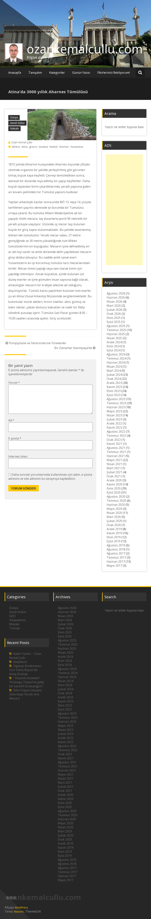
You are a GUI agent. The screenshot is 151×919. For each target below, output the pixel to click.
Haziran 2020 (116, 505)
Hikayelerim (17, 620)
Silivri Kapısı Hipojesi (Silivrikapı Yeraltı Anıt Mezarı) (25, 694)
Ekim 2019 (114, 537)
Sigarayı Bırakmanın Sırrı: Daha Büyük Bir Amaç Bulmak (25, 670)
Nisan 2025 (114, 338)
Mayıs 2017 (114, 566)
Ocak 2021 (114, 476)
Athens (16, 146)
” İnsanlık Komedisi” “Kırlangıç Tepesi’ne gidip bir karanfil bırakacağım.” (26, 682)
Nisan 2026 (114, 302)
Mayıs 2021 (114, 460)
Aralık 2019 (114, 529)
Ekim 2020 (114, 488)
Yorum (14, 383)
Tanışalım (35, 73)
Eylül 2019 (113, 541)
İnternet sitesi (17, 456)
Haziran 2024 (116, 362)
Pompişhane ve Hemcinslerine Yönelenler (37, 343)
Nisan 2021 (114, 464)
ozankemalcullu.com (85, 49)
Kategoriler (57, 73)
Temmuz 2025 (116, 330)
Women (64, 146)
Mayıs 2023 (114, 411)
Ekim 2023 (114, 391)
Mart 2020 (114, 517)
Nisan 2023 (114, 415)
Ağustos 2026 (116, 293)
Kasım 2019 (114, 533)
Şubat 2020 (114, 521)
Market (53, 146)
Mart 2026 (114, 306)
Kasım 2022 (114, 427)
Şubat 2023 (114, 419)
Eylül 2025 (113, 322)
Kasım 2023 (114, 387)
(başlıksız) (20, 662)
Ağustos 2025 (116, 326)
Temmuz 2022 (116, 436)
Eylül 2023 (113, 395)
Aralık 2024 (114, 342)
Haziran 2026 (116, 297)
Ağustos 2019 (116, 545)
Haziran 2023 (116, 407)
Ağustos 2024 (116, 354)
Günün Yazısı (81, 73)
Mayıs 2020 (114, 509)
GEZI (12, 616)
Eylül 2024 (113, 350)
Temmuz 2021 (116, 452)
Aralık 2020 (114, 480)
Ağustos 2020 (116, 496)
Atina (25, 146)
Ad (11, 420)
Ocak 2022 (114, 440)
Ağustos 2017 (116, 553)
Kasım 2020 (114, 484)
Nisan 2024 (114, 366)
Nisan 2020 (114, 513)
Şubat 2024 (114, 375)
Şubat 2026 (114, 310)
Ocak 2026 (114, 314)
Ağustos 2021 (116, 448)
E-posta (14, 438)
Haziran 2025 (116, 334)
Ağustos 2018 (116, 549)
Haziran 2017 (116, 561)
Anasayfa (14, 73)
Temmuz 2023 (116, 403)
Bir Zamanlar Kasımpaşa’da (73, 348)
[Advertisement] (124, 209)
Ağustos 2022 (116, 431)
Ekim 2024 (114, 346)
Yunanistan (76, 146)
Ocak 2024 (114, 379)
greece (33, 146)
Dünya (14, 117)
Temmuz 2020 (116, 501)
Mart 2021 (114, 468)
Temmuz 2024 (116, 358)
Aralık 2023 (114, 383)
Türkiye (14, 628)
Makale (14, 128)
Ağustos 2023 (116, 399)
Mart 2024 (114, 371)
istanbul (43, 146)
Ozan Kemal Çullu (21, 142)
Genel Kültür (17, 123)
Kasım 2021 (114, 444)
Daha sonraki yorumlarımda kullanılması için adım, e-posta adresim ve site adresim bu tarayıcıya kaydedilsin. (50, 477)
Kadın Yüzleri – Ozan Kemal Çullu (25, 656)
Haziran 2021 (116, 456)
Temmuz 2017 (116, 557)
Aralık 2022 (114, 423)
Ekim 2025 (114, 318)
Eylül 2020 (113, 492)
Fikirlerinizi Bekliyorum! (113, 73)
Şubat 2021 (114, 472)
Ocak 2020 (114, 525)
